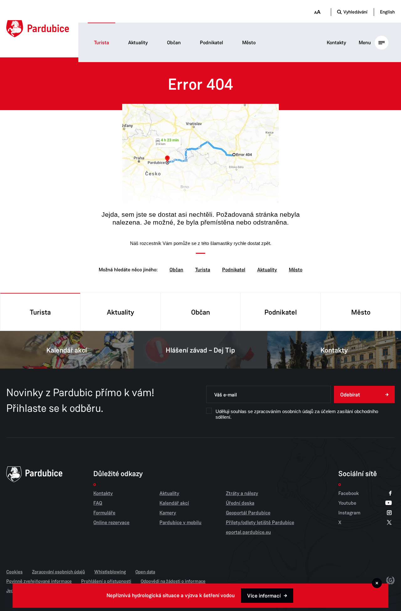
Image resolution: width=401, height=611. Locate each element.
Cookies (14, 572)
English (387, 12)
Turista (101, 43)
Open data (145, 572)
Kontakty (336, 43)
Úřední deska (240, 503)
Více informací (264, 595)
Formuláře (104, 513)
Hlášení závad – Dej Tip (200, 350)
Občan (174, 43)
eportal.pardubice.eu (248, 532)
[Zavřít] (377, 583)
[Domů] (37, 28)
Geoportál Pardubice (248, 513)
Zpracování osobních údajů (58, 572)
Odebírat (350, 394)
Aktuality (138, 43)
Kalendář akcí (66, 350)
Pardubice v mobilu (180, 522)
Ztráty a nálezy (242, 493)
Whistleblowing (110, 572)
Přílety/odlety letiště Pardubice (260, 522)
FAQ (97, 503)
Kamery (167, 513)
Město (249, 43)
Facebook (348, 494)
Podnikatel (211, 43)
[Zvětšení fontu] (317, 12)
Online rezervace (111, 522)
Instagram (349, 513)
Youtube (347, 503)
